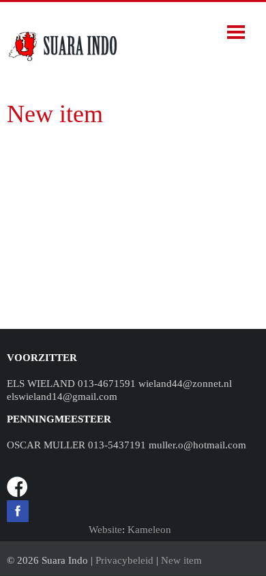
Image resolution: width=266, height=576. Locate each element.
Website (105, 529)
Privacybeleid (124, 560)
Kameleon (149, 529)
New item (181, 560)
